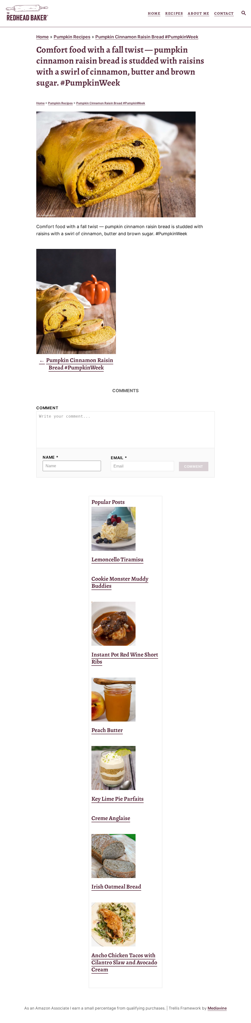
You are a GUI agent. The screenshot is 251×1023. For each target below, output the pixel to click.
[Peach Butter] (125, 700)
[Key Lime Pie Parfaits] (125, 768)
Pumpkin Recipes (72, 36)
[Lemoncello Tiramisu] (125, 529)
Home (42, 36)
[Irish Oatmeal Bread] (125, 856)
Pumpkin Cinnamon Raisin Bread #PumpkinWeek (146, 36)
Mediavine (217, 1008)
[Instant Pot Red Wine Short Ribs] (125, 624)
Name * (51, 457)
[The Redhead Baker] (37, 13)
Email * (119, 458)
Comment (47, 408)
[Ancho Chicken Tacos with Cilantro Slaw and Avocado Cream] (125, 924)
